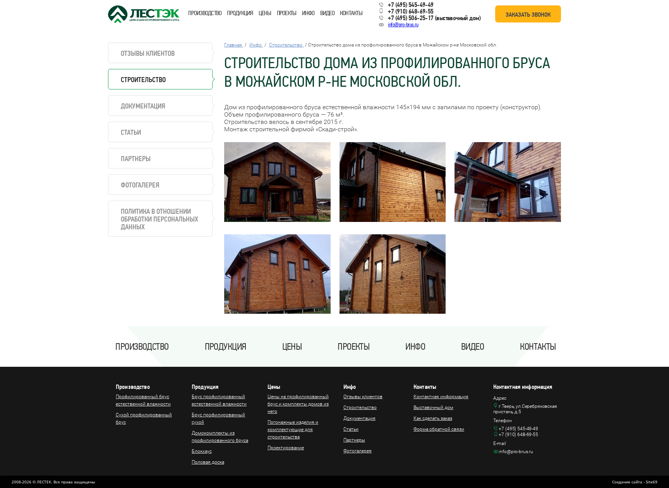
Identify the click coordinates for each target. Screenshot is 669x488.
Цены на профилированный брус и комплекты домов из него (298, 404)
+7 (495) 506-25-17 (410, 18)
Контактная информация (440, 396)
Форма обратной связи (438, 429)
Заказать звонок (528, 14)
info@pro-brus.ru (403, 24)
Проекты (287, 13)
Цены (265, 13)
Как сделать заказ (432, 418)
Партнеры (136, 159)
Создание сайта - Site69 (634, 482)
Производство (204, 13)
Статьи (131, 132)
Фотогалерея (140, 185)
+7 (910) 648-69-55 (410, 11)
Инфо (308, 13)
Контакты (351, 13)
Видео (327, 13)
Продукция (240, 13)
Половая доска (208, 462)
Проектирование (286, 447)
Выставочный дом (433, 407)
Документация (143, 106)
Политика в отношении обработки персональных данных (159, 219)
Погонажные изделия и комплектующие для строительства (293, 429)
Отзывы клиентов (148, 53)
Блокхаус (202, 451)
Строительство (360, 407)
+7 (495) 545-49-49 (410, 5)
